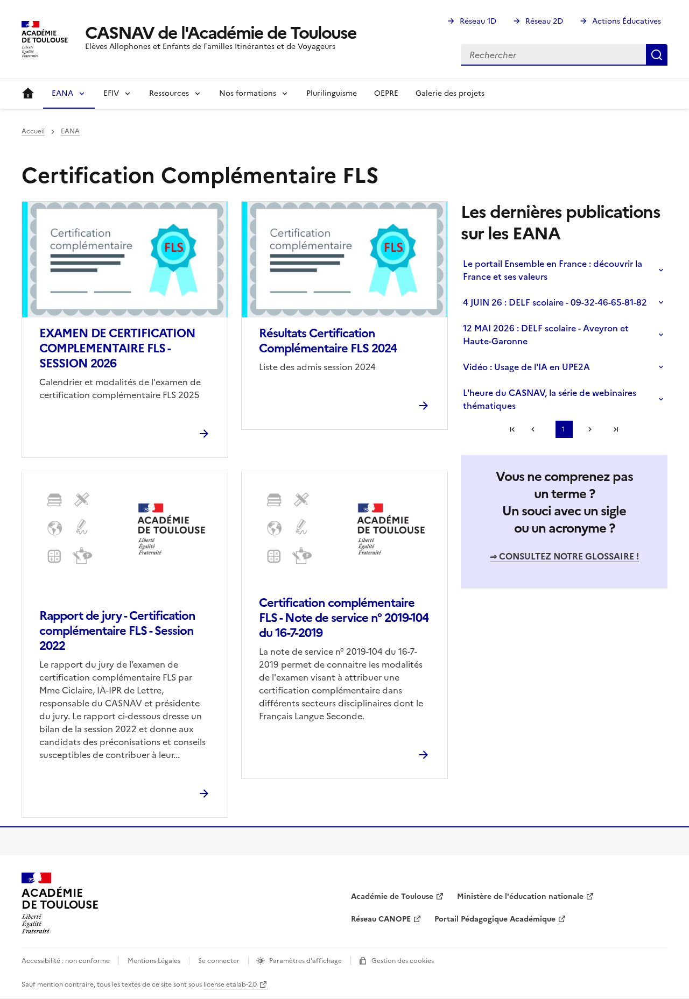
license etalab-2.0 (230, 984)
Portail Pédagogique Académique (495, 919)
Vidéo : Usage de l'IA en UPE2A (526, 366)
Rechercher (656, 55)
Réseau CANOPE (381, 919)
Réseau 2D (544, 21)
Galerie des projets (450, 93)
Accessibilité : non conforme (66, 961)
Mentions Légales (154, 961)
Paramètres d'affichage (305, 961)
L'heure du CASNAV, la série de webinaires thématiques (549, 399)
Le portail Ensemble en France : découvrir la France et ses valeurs (552, 270)
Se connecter (219, 961)
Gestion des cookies (402, 961)
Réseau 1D (478, 21)
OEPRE (386, 93)
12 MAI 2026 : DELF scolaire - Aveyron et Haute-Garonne (546, 335)
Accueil (28, 94)
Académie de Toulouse (392, 896)
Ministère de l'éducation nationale (520, 896)
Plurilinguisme (331, 93)
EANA (70, 131)
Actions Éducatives (626, 21)
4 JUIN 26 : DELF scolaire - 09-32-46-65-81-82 (555, 302)
